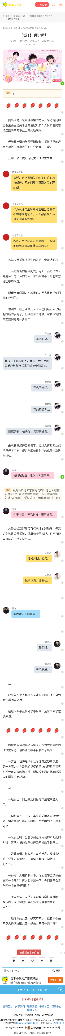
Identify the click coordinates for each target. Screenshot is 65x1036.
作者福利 (27, 999)
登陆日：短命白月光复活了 (40, 15)
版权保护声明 (59, 1019)
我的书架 (42, 989)
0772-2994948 (57, 1022)
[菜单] (61, 4)
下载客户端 (17, 1015)
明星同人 (18, 27)
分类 (26, 989)
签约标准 (38, 999)
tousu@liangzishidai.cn (27, 1022)
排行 (33, 989)
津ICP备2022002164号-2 (12, 1019)
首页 (7, 15)
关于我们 (20, 1006)
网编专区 (32, 1009)
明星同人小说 (19, 15)
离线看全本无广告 (29, 952)
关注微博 (29, 1015)
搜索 (57, 970)
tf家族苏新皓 (28, 27)
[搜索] (54, 4)
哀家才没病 (48, 41)
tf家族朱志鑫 (41, 27)
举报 (62, 952)
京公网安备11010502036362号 (45, 1027)
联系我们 (32, 1006)
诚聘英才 (8, 1006)
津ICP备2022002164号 (16, 1027)
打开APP (42, 4)
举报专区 (44, 1006)
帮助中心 (56, 1006)
